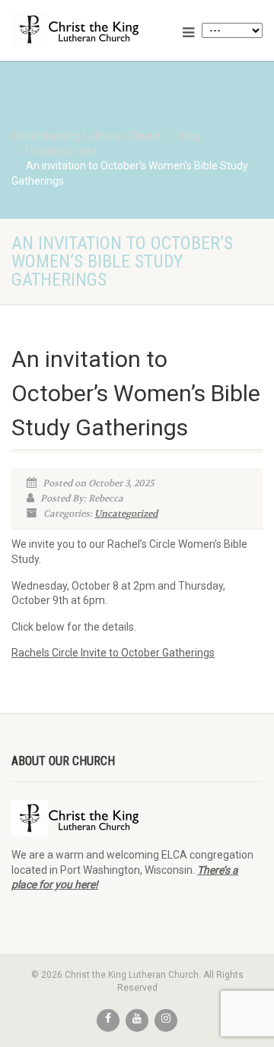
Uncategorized (126, 514)
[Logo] (91, 29)
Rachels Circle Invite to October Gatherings (113, 653)
